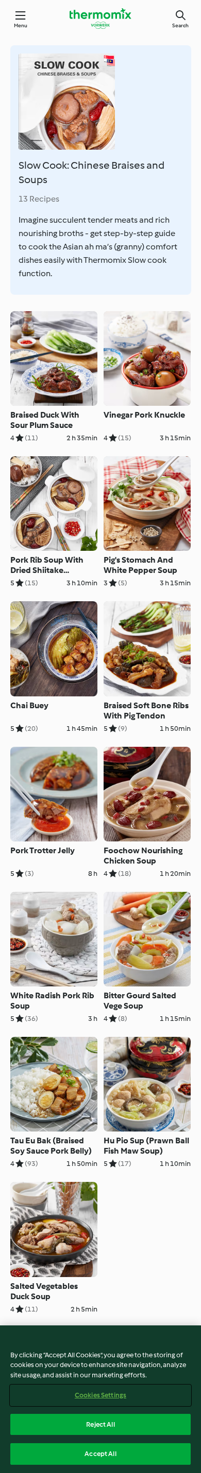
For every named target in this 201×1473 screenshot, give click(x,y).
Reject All (100, 1424)
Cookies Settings (100, 1395)
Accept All (100, 1454)
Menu (21, 25)
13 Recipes (39, 199)
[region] (100, 1399)
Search (180, 25)
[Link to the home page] (100, 18)
